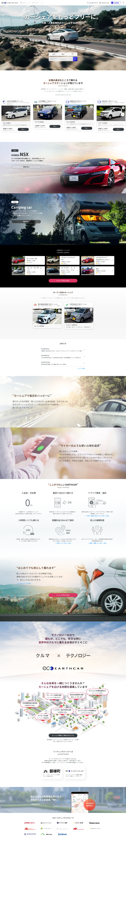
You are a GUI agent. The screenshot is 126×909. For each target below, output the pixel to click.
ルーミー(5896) (39, 326)
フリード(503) (102, 123)
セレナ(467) (7, 123)
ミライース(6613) (71, 325)
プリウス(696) (39, 122)
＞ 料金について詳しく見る (63, 543)
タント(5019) (70, 122)
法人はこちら (105, 3)
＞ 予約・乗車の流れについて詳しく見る (97, 516)
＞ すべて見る (81, 368)
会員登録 (116, 3)
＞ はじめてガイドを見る (24, 583)
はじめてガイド (94, 3)
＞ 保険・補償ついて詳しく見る (97, 543)
